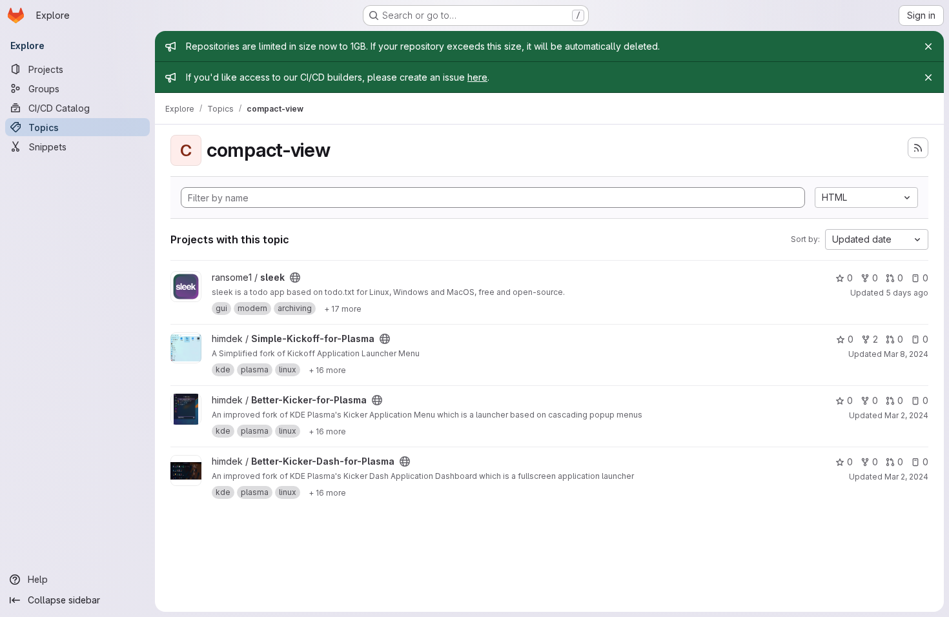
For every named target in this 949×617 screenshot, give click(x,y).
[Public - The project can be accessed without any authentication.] (295, 277)
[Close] (928, 46)
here (477, 77)
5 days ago (907, 293)
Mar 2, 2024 (906, 415)
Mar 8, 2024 (906, 354)
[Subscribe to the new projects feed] (918, 147)
